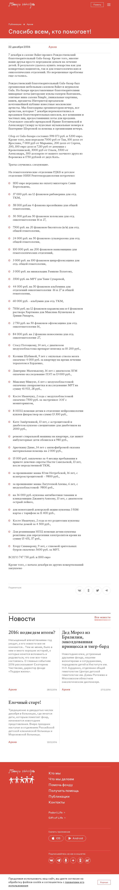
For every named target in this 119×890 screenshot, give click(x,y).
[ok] (88, 590)
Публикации (14, 24)
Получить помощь (63, 791)
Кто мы (54, 773)
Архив (30, 24)
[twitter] (97, 590)
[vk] (79, 590)
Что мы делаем (61, 779)
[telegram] (106, 590)
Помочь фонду (60, 785)
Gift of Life (55, 818)
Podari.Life (55, 812)
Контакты (56, 802)
